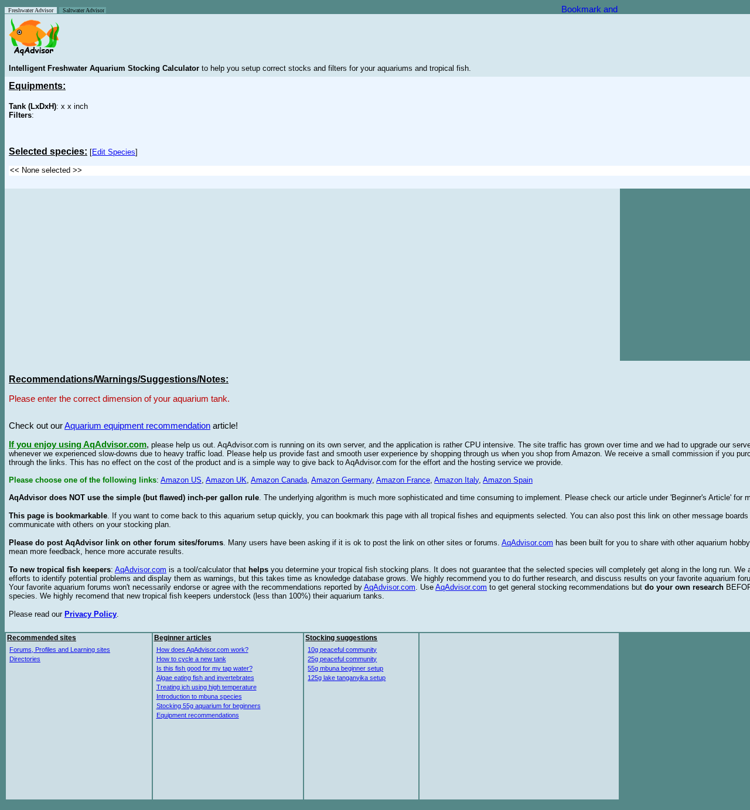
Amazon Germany (341, 480)
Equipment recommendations (197, 715)
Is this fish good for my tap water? (204, 668)
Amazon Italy (456, 480)
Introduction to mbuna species (199, 696)
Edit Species (113, 152)
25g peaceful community (342, 658)
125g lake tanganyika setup (347, 677)
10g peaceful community (342, 649)
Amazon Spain (508, 480)
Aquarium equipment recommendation (137, 425)
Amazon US (181, 480)
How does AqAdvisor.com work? (202, 649)
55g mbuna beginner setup (345, 668)
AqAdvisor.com (527, 542)
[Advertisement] (107, 275)
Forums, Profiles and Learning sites (59, 649)
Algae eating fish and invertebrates (205, 677)
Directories (24, 658)
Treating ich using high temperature (206, 687)
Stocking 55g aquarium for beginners (208, 705)
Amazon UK (226, 480)
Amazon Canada (279, 480)
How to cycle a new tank (191, 658)
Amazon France (403, 480)
